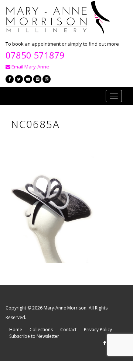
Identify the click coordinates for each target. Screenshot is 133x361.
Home (15, 329)
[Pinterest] (37, 79)
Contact (68, 329)
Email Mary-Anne (29, 66)
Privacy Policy (98, 329)
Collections (41, 329)
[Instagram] (46, 79)
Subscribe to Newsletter (34, 336)
